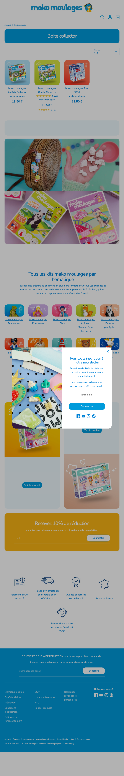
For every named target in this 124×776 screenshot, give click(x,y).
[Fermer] (107, 351)
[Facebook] (78, 416)
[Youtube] (83, 416)
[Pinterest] (94, 416)
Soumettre (87, 406)
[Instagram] (88, 416)
